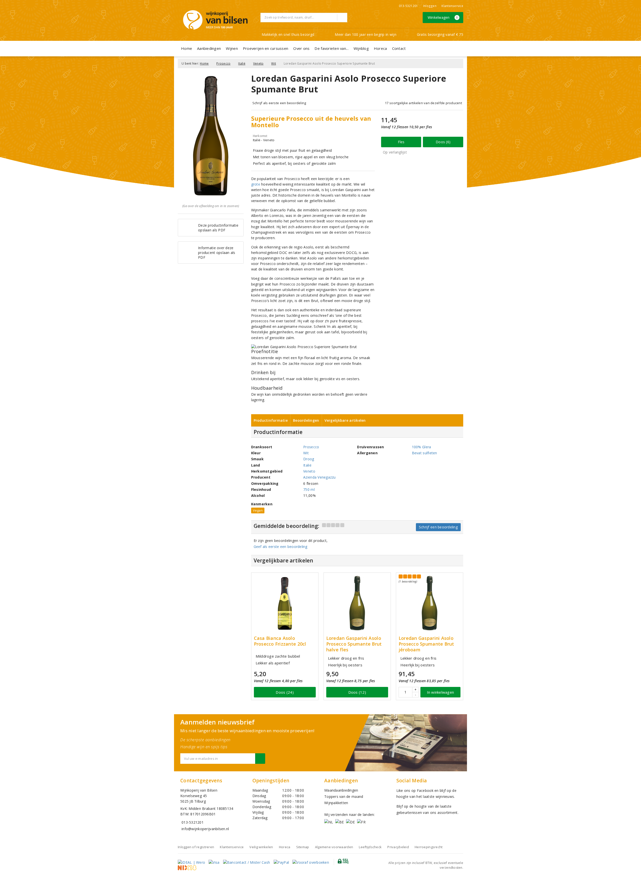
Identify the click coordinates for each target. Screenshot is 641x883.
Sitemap (302, 847)
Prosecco (223, 63)
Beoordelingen (306, 420)
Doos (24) (284, 692)
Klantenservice (452, 6)
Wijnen (232, 48)
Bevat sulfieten (424, 453)
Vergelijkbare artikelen (345, 420)
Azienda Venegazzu (319, 477)
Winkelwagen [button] (443, 17)
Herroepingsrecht (428, 847)
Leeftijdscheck (370, 847)
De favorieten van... (331, 48)
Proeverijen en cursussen (265, 48)
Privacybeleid (398, 847)
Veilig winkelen (261, 847)
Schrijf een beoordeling (438, 527)
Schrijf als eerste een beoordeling (279, 103)
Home (186, 48)
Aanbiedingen (209, 48)
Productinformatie (271, 420)
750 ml (309, 489)
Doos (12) (357, 692)
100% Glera (421, 447)
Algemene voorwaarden (334, 847)
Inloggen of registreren (196, 847)
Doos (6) (443, 141)
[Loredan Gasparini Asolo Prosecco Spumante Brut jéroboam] (429, 603)
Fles (401, 141)
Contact (399, 48)
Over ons (301, 48)
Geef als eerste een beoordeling (280, 546)
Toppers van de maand (343, 796)
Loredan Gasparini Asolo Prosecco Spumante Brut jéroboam (426, 644)
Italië (241, 63)
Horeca (380, 48)
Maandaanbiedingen (341, 790)
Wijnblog (361, 48)
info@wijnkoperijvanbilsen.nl (205, 828)
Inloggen (429, 6)
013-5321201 (408, 6)
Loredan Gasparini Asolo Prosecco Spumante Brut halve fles (354, 644)
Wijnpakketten (336, 802)
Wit (273, 63)
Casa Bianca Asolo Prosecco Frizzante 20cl (280, 641)
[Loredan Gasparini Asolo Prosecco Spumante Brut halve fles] (357, 603)
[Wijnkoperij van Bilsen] (215, 20)
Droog (308, 459)
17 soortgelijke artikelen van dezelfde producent (423, 103)
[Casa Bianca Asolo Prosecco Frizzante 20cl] (284, 603)
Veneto (258, 63)
